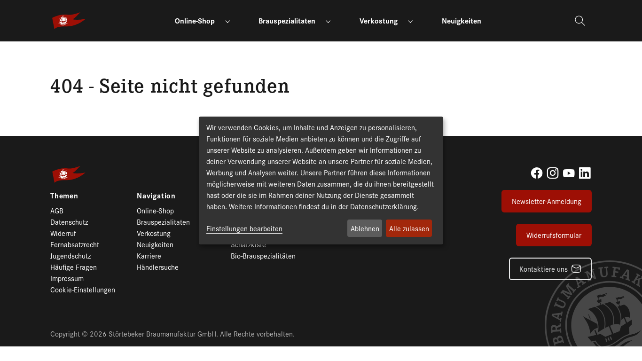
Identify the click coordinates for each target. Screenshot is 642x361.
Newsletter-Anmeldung (546, 201)
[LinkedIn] (585, 173)
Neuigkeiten (155, 244)
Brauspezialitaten (163, 222)
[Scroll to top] (618, 337)
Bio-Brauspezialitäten (263, 255)
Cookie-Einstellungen (82, 289)
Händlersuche (158, 267)
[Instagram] (553, 173)
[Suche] (581, 20)
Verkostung (154, 233)
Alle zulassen (409, 228)
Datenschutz (69, 222)
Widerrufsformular (553, 235)
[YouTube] (569, 173)
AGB (56, 210)
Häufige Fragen (73, 267)
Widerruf (63, 233)
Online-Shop (155, 210)
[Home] (55, 52)
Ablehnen (365, 228)
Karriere (149, 255)
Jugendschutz (70, 255)
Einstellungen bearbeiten (244, 228)
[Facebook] (537, 173)
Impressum (67, 278)
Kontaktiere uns (543, 269)
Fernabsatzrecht (74, 244)
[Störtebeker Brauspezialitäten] (69, 20)
